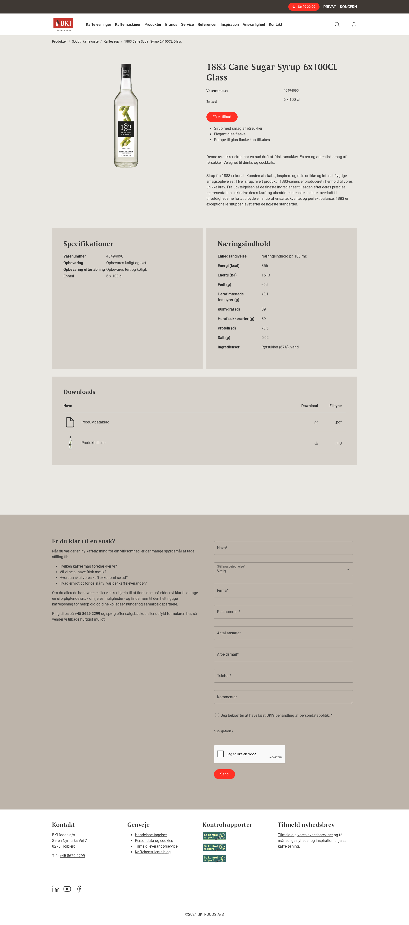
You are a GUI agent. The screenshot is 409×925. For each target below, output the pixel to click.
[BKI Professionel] (63, 24)
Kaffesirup (111, 41)
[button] (98, 24)
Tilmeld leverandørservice (156, 846)
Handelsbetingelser (151, 835)
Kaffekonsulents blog (153, 852)
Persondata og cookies (154, 840)
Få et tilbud (222, 117)
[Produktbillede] (316, 442)
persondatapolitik (314, 715)
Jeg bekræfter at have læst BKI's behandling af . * (276, 715)
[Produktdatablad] (316, 422)
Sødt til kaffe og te (85, 41)
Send (224, 774)
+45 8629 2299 (72, 856)
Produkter (59, 41)
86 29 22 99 (306, 7)
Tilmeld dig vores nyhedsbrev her (305, 835)
